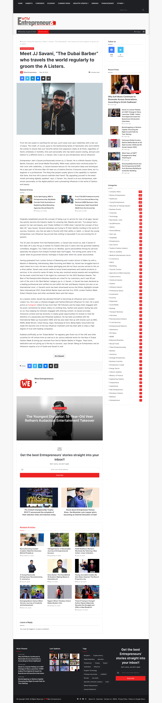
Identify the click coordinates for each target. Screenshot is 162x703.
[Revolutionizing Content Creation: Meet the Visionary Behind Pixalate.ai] (32, 540)
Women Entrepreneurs (117, 195)
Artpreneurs (113, 329)
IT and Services (115, 322)
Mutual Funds (114, 344)
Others (120, 3)
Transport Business (116, 312)
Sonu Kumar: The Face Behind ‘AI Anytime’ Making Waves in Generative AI (58, 577)
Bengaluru (87, 655)
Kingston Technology (90, 670)
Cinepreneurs (114, 382)
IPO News (112, 333)
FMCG (111, 262)
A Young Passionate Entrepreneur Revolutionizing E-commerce (31, 577)
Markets (29, 3)
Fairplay (97, 663)
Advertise (99, 699)
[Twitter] (27, 78)
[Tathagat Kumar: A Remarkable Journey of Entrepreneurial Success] (59, 540)
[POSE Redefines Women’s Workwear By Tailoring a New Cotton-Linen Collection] (87, 540)
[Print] (48, 78)
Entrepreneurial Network (118, 326)
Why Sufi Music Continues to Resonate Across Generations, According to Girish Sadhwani (122, 99)
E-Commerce (114, 259)
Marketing (112, 266)
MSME (111, 336)
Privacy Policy (122, 699)
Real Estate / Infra (115, 220)
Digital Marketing (89, 659)
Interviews (113, 315)
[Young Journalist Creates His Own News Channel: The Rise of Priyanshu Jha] (87, 566)
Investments (113, 294)
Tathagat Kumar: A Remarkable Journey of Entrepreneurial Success (59, 551)
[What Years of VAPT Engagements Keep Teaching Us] (114, 156)
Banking (95, 3)
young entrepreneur (90, 689)
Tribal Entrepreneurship (117, 347)
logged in (32, 629)
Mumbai (86, 678)
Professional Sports (116, 291)
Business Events (115, 209)
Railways (112, 397)
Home (20, 3)
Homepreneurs (114, 400)
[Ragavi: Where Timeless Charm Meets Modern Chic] (59, 592)
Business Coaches (115, 361)
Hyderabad (87, 667)
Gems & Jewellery (115, 252)
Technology (113, 216)
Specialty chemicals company (93, 682)
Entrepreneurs (114, 241)
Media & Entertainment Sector (120, 255)
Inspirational (113, 386)
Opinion (112, 227)
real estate (95, 678)
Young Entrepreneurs (34, 41)
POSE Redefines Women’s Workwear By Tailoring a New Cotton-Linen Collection (86, 551)
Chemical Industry (115, 280)
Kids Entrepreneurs (116, 389)
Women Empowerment (91, 685)
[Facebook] (22, 78)
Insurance (112, 354)
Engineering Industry (116, 379)
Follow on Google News (136, 699)
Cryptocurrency (115, 276)
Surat (107, 682)
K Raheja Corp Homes (90, 674)
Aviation (112, 283)
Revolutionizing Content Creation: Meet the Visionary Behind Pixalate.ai (30, 551)
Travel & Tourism (115, 269)
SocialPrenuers (114, 223)
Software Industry (115, 287)
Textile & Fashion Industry (118, 248)
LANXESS (103, 674)
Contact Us (108, 699)
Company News (64, 3)
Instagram (32, 305)
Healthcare (113, 199)
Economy (51, 3)
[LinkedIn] (33, 78)
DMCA (115, 699)
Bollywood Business (116, 340)
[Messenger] (38, 78)
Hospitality (113, 237)
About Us (92, 699)
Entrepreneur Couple (116, 365)
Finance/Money (107, 3)
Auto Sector (113, 245)
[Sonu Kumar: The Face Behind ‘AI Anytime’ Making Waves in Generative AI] (59, 566)
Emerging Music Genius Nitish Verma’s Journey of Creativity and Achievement (31, 603)
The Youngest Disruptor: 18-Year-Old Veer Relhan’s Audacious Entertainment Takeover (59, 418)
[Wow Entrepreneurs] (37, 21)
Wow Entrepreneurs (30, 72)
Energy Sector (114, 368)
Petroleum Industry (116, 393)
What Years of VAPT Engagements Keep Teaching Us (129, 155)
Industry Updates (80, 3)
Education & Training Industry (119, 206)
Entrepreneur (88, 663)
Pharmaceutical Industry (118, 319)
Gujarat (105, 663)
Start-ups (112, 234)
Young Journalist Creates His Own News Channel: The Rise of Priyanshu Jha (87, 577)
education (101, 659)
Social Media (113, 305)
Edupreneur (113, 301)
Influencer (97, 667)
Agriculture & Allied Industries (119, 273)
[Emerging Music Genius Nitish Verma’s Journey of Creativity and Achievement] (32, 592)
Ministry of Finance (116, 375)
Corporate (40, 3)
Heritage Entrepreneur (117, 358)
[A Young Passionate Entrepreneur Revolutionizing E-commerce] (32, 566)
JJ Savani (60, 356)
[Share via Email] (43, 78)
